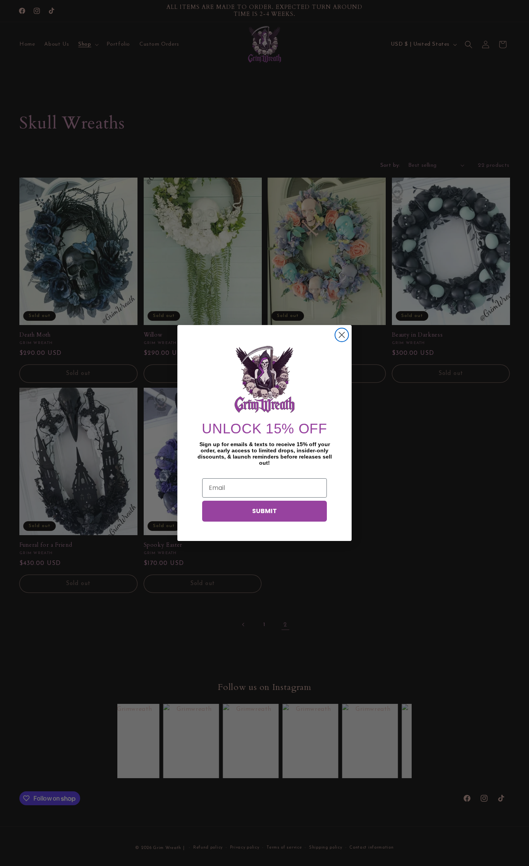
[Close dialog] (342, 335)
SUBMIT (264, 511)
